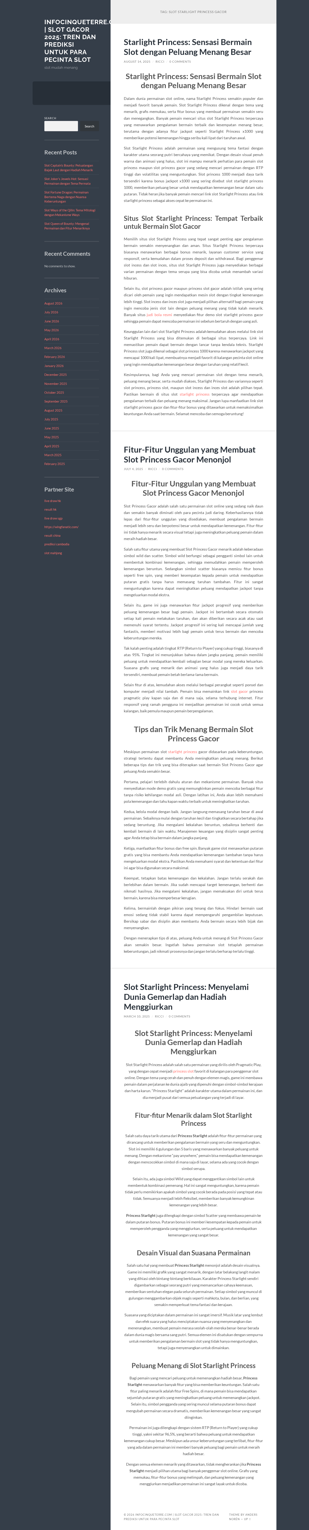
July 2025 (51, 419)
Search (50, 118)
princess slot (183, 1071)
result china (52, 535)
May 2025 (51, 437)
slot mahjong (53, 553)
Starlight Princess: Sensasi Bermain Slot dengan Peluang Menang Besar (188, 47)
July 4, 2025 (133, 469)
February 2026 (54, 357)
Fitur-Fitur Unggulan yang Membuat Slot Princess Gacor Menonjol (190, 454)
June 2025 (51, 428)
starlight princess (195, 394)
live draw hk (52, 501)
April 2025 (51, 446)
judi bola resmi (159, 314)
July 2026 (51, 312)
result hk (50, 509)
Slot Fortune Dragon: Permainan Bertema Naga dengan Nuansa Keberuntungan (66, 196)
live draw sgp (53, 518)
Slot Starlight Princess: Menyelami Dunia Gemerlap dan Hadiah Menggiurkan (186, 996)
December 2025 (55, 374)
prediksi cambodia (56, 544)
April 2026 (51, 339)
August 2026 (53, 303)
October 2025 (54, 392)
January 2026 (54, 366)
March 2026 (53, 348)
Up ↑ (247, 1519)
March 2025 (53, 455)
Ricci (160, 61)
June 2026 (51, 321)
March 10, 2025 (137, 1016)
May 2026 (51, 330)
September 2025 (56, 401)
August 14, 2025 (137, 61)
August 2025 (53, 410)
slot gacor (239, 691)
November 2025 (55, 383)
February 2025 (54, 464)
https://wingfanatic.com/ (61, 527)
